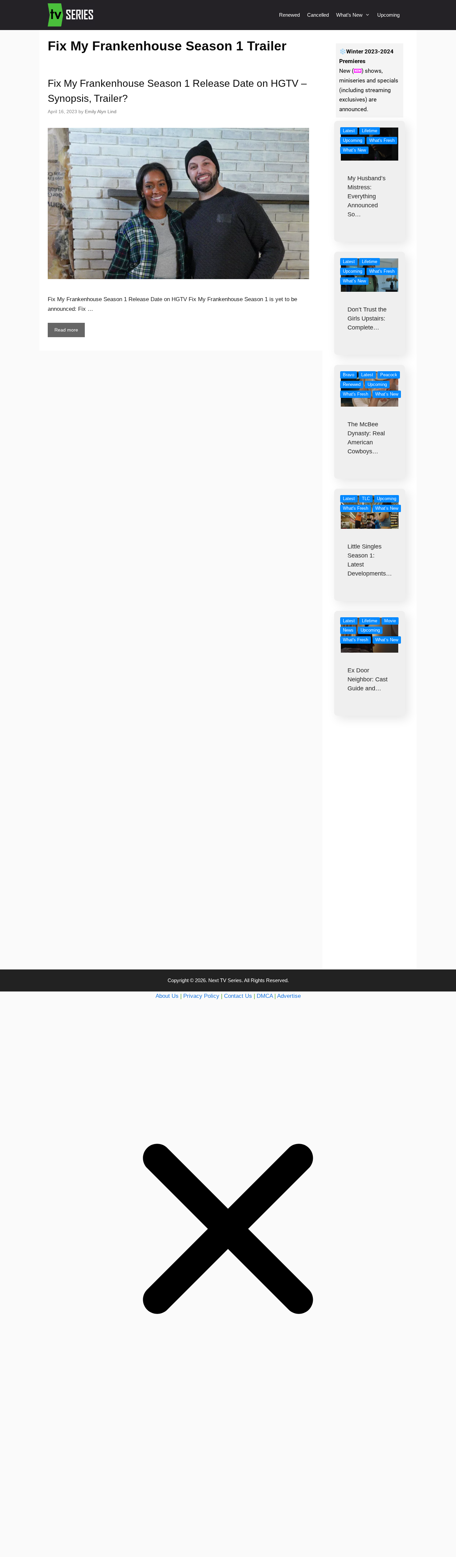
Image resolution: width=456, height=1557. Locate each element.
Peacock (388, 374)
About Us (167, 996)
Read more (66, 329)
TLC (366, 498)
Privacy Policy (201, 996)
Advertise (289, 996)
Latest (349, 130)
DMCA (265, 996)
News (348, 630)
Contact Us (238, 996)
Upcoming (388, 15)
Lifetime (369, 130)
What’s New (349, 15)
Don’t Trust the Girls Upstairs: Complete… (367, 318)
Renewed (289, 15)
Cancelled (318, 15)
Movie (390, 620)
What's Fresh (382, 140)
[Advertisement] (370, 856)
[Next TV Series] (71, 15)
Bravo (348, 374)
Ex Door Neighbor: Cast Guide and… (368, 679)
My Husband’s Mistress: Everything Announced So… (367, 196)
